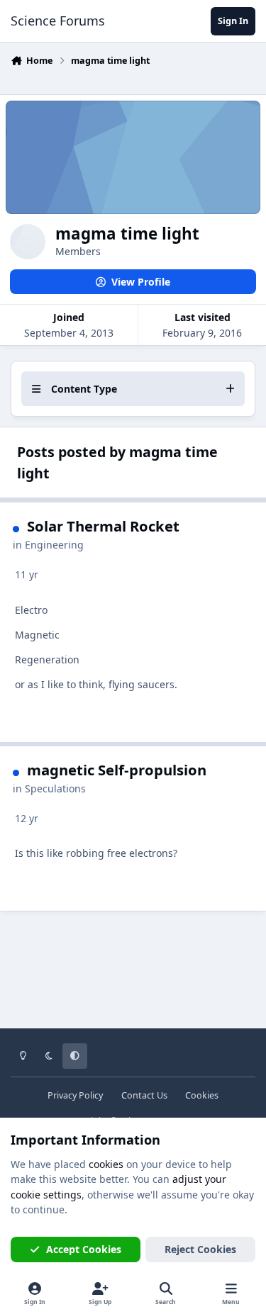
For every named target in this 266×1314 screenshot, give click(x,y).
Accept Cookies (83, 1249)
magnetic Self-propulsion (116, 770)
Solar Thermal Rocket (103, 526)
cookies (106, 1164)
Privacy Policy (75, 1095)
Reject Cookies (200, 1249)
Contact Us (144, 1095)
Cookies (201, 1095)
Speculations (55, 788)
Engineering (54, 544)
